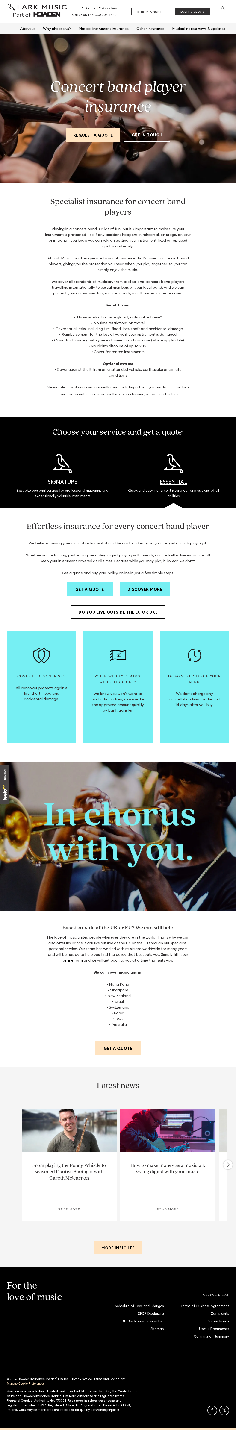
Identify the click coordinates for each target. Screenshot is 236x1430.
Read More (69, 1209)
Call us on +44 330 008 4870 (94, 15)
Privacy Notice (81, 1379)
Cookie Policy (217, 1321)
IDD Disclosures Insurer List (142, 1321)
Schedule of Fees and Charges (139, 1306)
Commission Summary (211, 1336)
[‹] (9, 1164)
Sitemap (157, 1329)
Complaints (220, 1313)
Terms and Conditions (110, 1379)
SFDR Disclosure (151, 1313)
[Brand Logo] (37, 11)
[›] (228, 1164)
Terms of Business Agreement (204, 1306)
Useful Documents (214, 1329)
